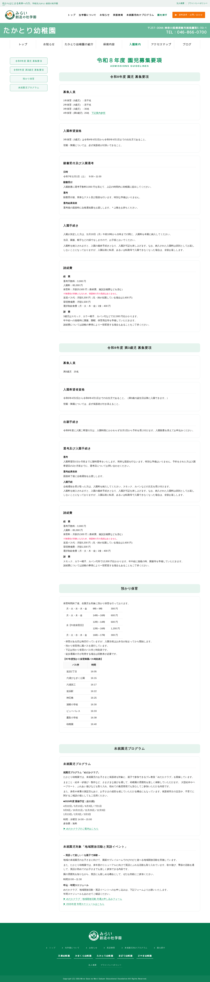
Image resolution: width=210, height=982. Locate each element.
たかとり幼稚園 (105, 955)
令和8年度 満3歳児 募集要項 (29, 70)
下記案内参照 (98, 113)
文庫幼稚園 (64, 955)
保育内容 (109, 44)
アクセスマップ (161, 44)
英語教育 (118, 14)
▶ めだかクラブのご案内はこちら (80, 828)
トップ (71, 14)
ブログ (187, 44)
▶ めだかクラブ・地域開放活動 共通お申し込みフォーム (92, 899)
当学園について (87, 14)
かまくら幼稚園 (83, 955)
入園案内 (135, 44)
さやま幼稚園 (145, 955)
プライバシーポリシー (198, 3)
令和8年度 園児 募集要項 (28, 61)
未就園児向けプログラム (140, 14)
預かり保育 (29, 78)
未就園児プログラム (28, 87)
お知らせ (105, 14)
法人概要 (180, 3)
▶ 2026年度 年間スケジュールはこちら (83, 904)
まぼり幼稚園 (125, 955)
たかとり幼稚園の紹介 (79, 44)
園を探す (162, 14)
